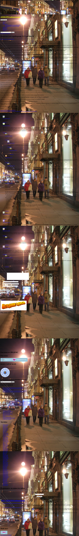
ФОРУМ (4, 30)
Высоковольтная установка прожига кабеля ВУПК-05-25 (14, 391)
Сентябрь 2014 (6, 477)
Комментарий (3, 279)
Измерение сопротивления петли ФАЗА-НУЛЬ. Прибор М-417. (22, 400)
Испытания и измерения (5, 33)
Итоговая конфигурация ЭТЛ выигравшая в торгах (13, 388)
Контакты (5, 28)
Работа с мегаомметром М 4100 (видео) (25, 111)
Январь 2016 (5, 463)
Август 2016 (5, 459)
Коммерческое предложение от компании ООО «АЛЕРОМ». (15, 390)
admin (6, 39)
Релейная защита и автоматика (9, 418)
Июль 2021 (5, 431)
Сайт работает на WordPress (5, 534)
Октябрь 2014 (5, 475)
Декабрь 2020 (5, 433)
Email (1, 283)
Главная (4, 21)
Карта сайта (5, 29)
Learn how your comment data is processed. (23, 294)
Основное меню (3, 19)
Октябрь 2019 (5, 440)
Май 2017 (5, 454)
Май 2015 (5, 468)
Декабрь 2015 (5, 464)
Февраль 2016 (5, 462)
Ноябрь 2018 (5, 444)
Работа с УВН (7, 111)
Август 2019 (5, 442)
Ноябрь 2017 (5, 450)
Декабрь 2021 (5, 430)
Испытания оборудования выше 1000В (12, 25)
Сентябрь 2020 (6, 435)
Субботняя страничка (7, 419)
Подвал (4, 415)
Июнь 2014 (5, 480)
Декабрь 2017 (5, 449)
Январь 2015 (5, 472)
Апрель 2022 (5, 425)
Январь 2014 (5, 485)
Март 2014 (5, 483)
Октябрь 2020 (5, 434)
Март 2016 (5, 461)
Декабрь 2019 (5, 438)
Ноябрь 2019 (5, 439)
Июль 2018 (5, 446)
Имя (1, 281)
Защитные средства (6, 412)
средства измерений (11, 110)
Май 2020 (5, 436)
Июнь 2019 (5, 443)
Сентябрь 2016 (6, 458)
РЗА (3, 22)
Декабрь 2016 (5, 455)
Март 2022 (5, 426)
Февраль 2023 (5, 424)
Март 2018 (5, 447)
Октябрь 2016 (5, 457)
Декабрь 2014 (5, 473)
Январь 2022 (5, 428)
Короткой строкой (6, 414)
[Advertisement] (9, 332)
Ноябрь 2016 (5, 456)
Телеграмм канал (6, 389)
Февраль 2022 (5, 427)
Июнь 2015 (5, 467)
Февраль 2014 (5, 484)
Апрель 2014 (5, 482)
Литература (5, 27)
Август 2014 (5, 478)
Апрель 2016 (5, 460)
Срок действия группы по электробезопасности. (18, 401)
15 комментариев (10, 39)
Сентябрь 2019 (6, 441)
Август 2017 (5, 451)
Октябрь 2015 (5, 465)
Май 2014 (5, 481)
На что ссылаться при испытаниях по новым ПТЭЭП (13, 387)
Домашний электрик (7, 410)
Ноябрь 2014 (5, 474)
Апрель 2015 (5, 469)
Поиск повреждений (7, 417)
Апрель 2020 (5, 437)
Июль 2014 (5, 479)
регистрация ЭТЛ (3, 110)
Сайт (1, 285)
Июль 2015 (5, 466)
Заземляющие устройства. (8, 411)
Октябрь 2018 (5, 445)
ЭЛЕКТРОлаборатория (10, 17)
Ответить (4, 122)
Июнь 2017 (5, 452)
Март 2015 (5, 470)
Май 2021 (5, 432)
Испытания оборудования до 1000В (12, 26)
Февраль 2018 (5, 448)
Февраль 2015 (5, 471)
